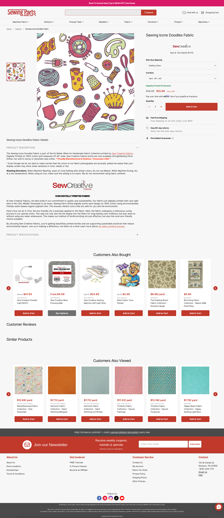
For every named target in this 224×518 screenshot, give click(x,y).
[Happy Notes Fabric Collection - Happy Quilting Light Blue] (195, 394)
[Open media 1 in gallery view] (133, 39)
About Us (10, 462)
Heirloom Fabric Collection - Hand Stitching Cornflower (93, 409)
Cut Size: (150, 73)
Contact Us (137, 462)
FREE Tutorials (76, 462)
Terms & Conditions (15, 474)
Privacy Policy (138, 474)
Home (8, 29)
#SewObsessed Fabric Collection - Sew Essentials (27, 409)
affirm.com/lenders (126, 509)
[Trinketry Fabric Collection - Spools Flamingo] (128, 394)
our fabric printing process (111, 226)
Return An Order (140, 470)
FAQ (200, 475)
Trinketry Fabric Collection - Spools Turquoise (159, 409)
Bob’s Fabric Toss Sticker (125, 301)
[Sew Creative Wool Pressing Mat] (62, 288)
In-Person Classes (78, 466)
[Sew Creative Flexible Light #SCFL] (28, 288)
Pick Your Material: (154, 60)
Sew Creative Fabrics (122, 153)
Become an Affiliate (79, 470)
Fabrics (18, 29)
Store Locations (13, 466)
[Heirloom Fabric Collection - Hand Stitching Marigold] (62, 394)
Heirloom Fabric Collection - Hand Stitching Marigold (58, 409)
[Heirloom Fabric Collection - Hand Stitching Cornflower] (95, 394)
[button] (209, 12)
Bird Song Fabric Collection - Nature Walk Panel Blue (195, 303)
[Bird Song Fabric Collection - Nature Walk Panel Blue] (195, 288)
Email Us (203, 472)
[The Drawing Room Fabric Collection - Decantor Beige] (162, 288)
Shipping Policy (139, 477)
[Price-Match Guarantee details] (173, 138)
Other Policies (138, 481)
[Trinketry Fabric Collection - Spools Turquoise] (162, 394)
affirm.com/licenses (133, 511)
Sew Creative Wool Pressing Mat (59, 301)
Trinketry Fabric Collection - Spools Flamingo (126, 409)
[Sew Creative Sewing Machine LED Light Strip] (95, 288)
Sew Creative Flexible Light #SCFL (27, 301)
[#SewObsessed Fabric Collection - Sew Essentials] (28, 394)
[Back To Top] (220, 514)
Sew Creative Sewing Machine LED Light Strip (95, 301)
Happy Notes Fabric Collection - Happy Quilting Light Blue (193, 409)
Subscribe (195, 444)
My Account (137, 466)
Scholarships (12, 470)
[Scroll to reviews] (182, 40)
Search (150, 12)
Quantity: (150, 101)
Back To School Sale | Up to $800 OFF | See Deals (112, 3)
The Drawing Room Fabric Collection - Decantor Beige (159, 303)
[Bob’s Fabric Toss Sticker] (128, 288)
